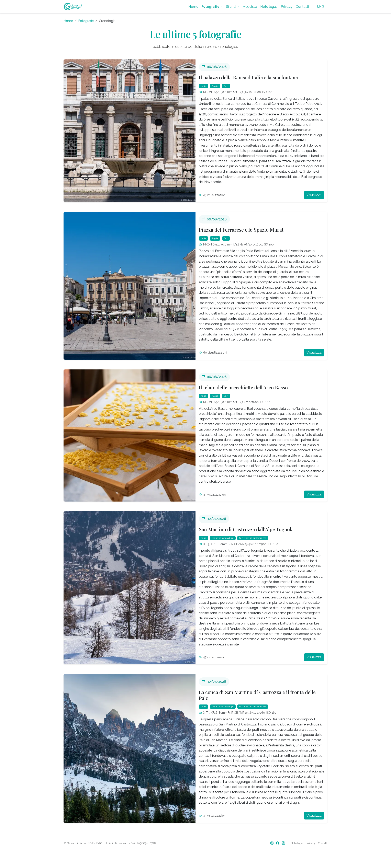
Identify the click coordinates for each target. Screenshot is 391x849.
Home (193, 7)
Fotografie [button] (210, 7)
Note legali (269, 7)
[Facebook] (278, 843)
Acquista (250, 7)
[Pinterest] (272, 843)
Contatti (302, 7)
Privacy (286, 7)
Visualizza (314, 195)
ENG (320, 6)
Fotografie (86, 21)
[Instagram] (284, 843)
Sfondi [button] (231, 7)
